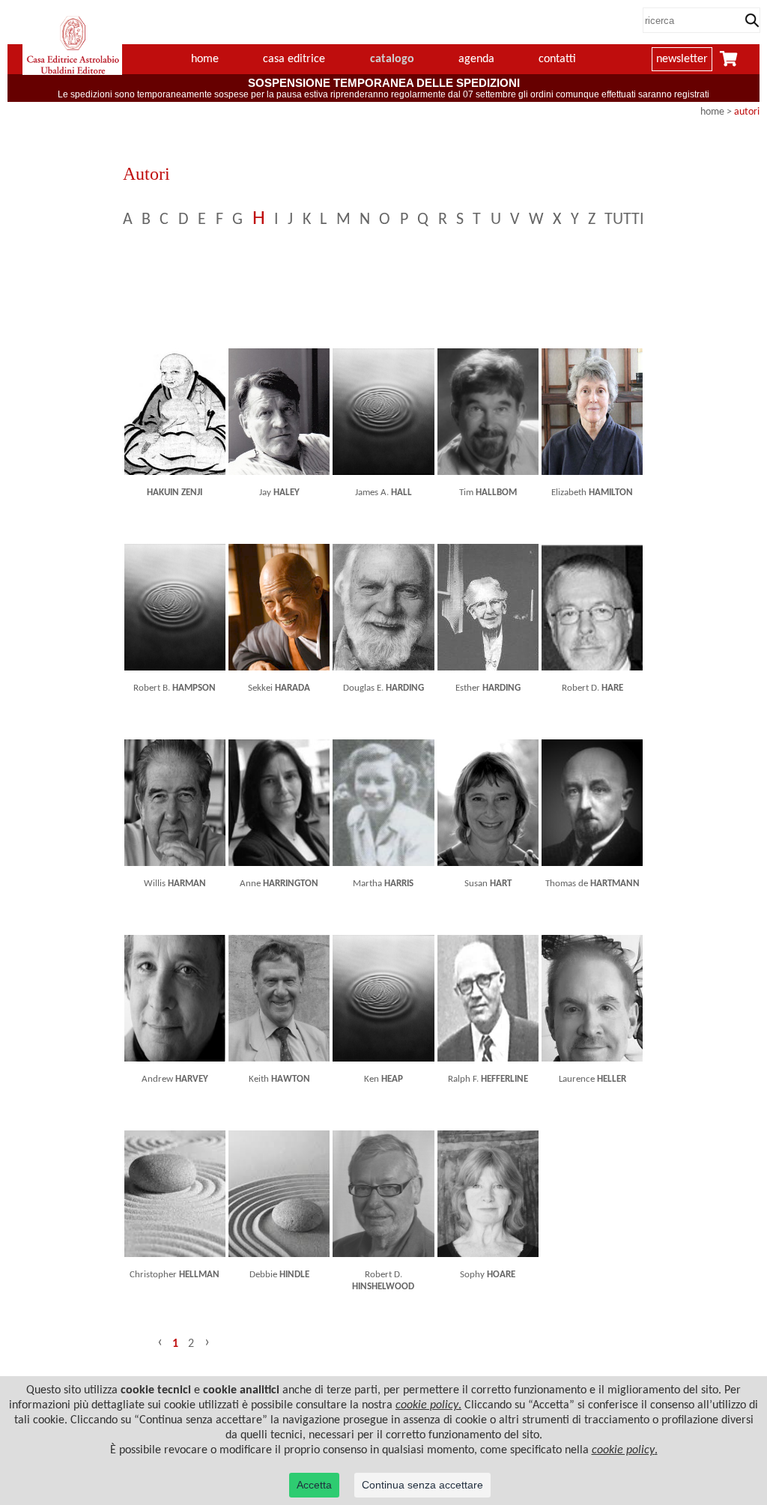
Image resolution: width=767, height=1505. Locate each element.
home (205, 59)
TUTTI (624, 219)
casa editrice (294, 59)
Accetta (314, 1485)
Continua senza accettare (422, 1485)
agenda (476, 59)
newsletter (682, 59)
